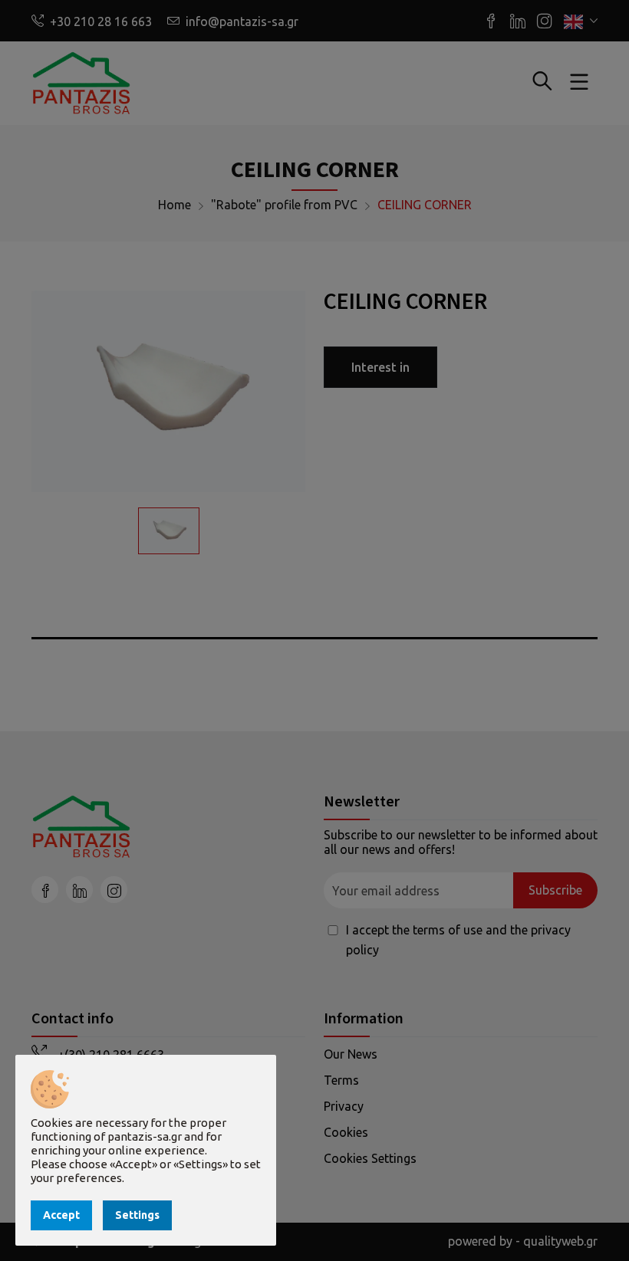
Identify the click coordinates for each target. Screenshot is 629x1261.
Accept (61, 1215)
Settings (137, 1215)
